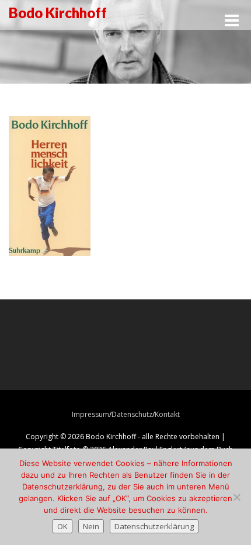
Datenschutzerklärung (154, 526)
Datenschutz (131, 414)
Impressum (90, 414)
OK (62, 526)
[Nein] (236, 497)
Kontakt (167, 414)
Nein (91, 526)
